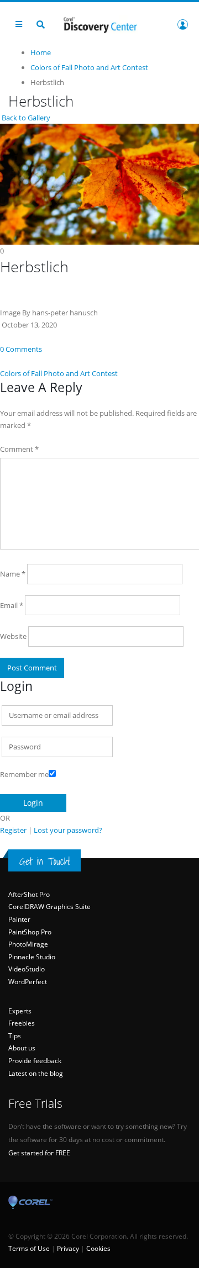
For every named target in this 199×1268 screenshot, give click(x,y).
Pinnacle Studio (31, 956)
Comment (19, 449)
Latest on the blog (35, 1073)
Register (13, 830)
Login (182, 24)
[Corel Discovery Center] (99, 24)
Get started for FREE (39, 1153)
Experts (20, 1011)
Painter (19, 919)
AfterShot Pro (29, 894)
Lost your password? (68, 830)
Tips (14, 1035)
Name (12, 574)
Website (13, 636)
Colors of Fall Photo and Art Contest (59, 373)
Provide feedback (34, 1060)
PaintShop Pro (29, 932)
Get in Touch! (44, 861)
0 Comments (21, 349)
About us (21, 1048)
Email (11, 605)
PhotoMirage (28, 944)
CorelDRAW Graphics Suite (49, 906)
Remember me (24, 774)
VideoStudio (26, 969)
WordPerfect (27, 981)
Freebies (21, 1023)
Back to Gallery (25, 118)
